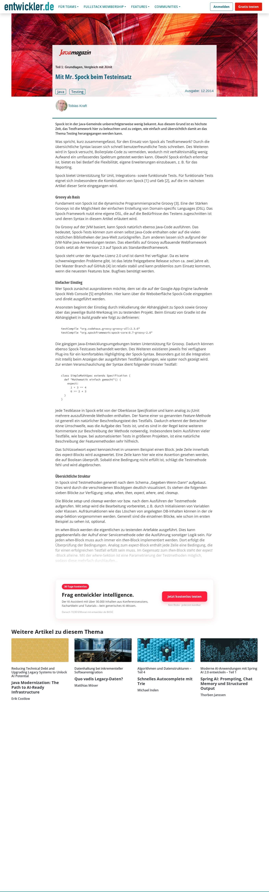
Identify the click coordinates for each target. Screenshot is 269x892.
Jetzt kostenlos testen (185, 596)
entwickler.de (29, 7)
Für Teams (67, 7)
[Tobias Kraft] (62, 106)
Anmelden (221, 7)
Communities (166, 7)
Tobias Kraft (77, 106)
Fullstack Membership (104, 7)
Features (139, 7)
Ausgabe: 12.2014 (199, 91)
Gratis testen (248, 7)
